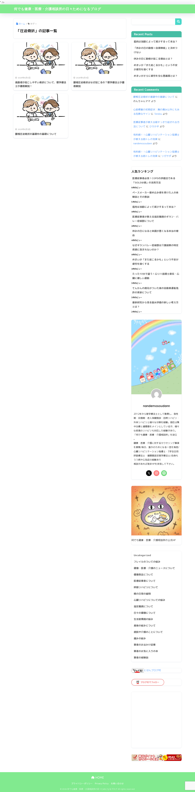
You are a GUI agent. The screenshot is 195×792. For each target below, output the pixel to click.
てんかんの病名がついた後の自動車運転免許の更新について (155, 290)
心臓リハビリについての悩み (149, 600)
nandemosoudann (142, 143)
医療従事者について (145, 580)
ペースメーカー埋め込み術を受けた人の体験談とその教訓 (155, 195)
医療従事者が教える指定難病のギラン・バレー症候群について (155, 219)
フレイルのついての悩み (147, 561)
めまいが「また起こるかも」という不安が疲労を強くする (155, 67)
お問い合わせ (117, 783)
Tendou (158, 113)
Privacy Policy (102, 783)
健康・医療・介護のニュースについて (154, 568)
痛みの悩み (140, 638)
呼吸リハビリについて (146, 587)
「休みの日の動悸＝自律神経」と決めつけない (155, 50)
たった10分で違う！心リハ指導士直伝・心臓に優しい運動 (155, 276)
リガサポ (166, 156)
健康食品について (143, 574)
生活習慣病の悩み (143, 619)
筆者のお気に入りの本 (146, 651)
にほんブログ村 (152, 670)
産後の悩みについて (145, 625)
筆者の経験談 (141, 657)
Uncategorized (142, 555)
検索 (178, 21)
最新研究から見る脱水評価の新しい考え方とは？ (155, 304)
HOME (99, 777)
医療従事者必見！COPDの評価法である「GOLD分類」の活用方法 (153, 180)
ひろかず (154, 126)
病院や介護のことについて (148, 632)
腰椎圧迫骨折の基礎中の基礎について (154, 96)
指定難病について (143, 606)
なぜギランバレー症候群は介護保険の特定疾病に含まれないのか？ (155, 247)
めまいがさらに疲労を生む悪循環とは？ (155, 75)
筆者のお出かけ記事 (145, 644)
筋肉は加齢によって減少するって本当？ (155, 41)
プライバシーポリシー (82, 783)
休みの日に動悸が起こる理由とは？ (153, 58)
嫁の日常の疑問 (142, 593)
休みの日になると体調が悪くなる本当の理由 (155, 233)
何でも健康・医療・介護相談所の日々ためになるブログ (57, 9)
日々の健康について (145, 612)
